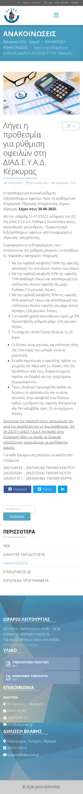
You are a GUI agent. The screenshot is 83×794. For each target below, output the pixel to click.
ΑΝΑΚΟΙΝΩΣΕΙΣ (15, 563)
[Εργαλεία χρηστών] (70, 126)
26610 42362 (31, 3)
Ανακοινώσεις (15, 183)
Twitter (47, 489)
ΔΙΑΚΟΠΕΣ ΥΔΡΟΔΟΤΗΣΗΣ (24, 554)
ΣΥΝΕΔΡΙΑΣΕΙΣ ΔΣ (17, 572)
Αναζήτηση (16, 516)
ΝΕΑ (6, 545)
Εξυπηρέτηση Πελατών (20, 645)
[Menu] (56, 15)
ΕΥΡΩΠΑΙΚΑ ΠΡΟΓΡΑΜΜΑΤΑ (26, 580)
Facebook (20, 489)
